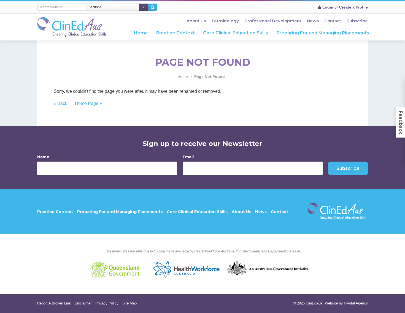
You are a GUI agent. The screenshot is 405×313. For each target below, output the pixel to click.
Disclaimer (83, 303)
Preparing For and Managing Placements (322, 33)
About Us (196, 20)
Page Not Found (209, 76)
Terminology (225, 20)
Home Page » (88, 103)
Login (327, 7)
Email (188, 156)
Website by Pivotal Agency (346, 303)
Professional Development (272, 20)
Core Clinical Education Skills (235, 33)
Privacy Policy (106, 303)
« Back (60, 103)
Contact (332, 20)
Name (43, 156)
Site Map (129, 303)
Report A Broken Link (54, 303)
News (313, 20)
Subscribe (357, 20)
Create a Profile (353, 7)
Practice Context (175, 33)
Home (141, 33)
